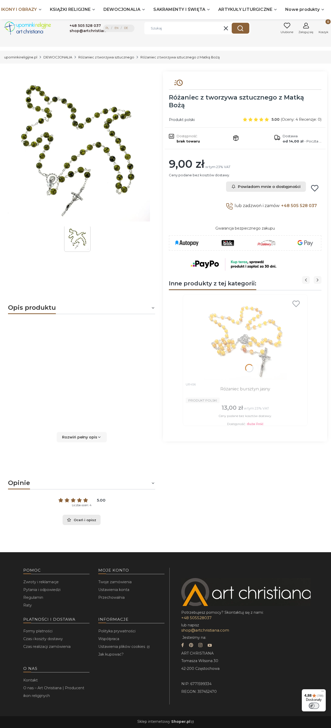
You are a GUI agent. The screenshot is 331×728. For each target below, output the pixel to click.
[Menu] (323, 692)
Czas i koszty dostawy (43, 638)
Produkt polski (182, 119)
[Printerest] (191, 645)
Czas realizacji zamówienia (47, 646)
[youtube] (210, 645)
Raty (27, 605)
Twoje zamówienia (115, 582)
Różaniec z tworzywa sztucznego (106, 57)
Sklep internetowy (163, 721)
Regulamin (33, 597)
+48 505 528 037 (299, 205)
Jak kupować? (111, 654)
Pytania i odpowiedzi (42, 589)
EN (116, 28)
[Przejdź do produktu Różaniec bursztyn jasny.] (245, 338)
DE (126, 28)
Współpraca (108, 638)
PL (107, 28)
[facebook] (182, 645)
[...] (77, 149)
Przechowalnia (111, 597)
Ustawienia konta (113, 589)
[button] (240, 28)
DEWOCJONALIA (57, 57)
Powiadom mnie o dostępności (269, 186)
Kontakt (30, 680)
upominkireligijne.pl (20, 57)
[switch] (314, 706)
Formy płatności (37, 631)
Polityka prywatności (117, 631)
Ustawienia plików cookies (122, 646)
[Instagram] (200, 645)
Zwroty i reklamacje (41, 582)
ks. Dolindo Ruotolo (82, 415)
